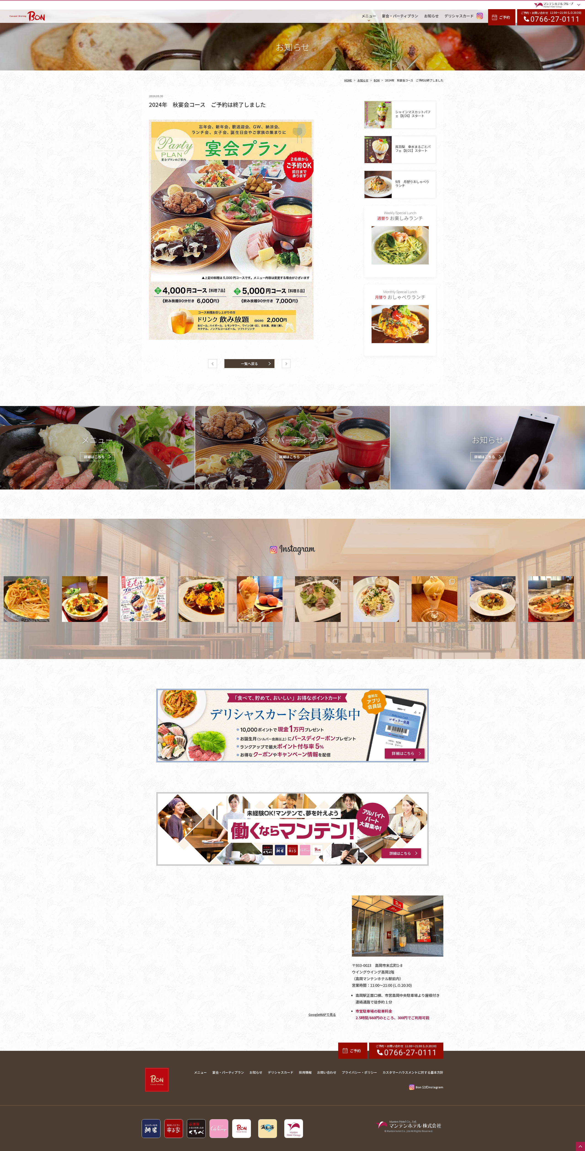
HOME (348, 80)
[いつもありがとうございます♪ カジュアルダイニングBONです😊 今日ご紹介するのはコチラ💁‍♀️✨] (201, 599)
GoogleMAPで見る (322, 1014)
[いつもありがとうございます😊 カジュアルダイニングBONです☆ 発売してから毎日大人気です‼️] (434, 599)
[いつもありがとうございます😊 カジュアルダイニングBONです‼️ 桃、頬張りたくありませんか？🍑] (143, 599)
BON (377, 80)
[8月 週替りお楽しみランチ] (400, 245)
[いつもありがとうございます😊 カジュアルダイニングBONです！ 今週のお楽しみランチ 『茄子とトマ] (551, 599)
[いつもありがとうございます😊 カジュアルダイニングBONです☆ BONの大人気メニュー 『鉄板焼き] (26, 599)
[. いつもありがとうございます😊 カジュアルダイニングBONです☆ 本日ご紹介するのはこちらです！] (318, 599)
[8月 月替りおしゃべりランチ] (400, 324)
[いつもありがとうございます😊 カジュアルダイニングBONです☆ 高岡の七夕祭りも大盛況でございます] (85, 599)
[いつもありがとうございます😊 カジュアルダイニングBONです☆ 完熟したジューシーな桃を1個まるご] (259, 599)
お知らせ (362, 80)
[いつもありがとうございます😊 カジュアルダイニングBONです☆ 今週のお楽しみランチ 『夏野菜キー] (493, 599)
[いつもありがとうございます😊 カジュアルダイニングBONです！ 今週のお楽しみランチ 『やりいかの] (376, 599)
